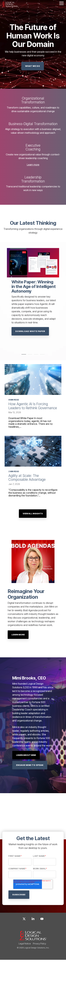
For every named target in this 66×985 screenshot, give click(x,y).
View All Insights (33, 513)
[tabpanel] (33, 297)
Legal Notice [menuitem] (25, 943)
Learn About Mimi (26, 755)
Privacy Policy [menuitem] (39, 943)
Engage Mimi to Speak (29, 765)
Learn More (18, 634)
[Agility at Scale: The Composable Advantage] (33, 451)
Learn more (33, 164)
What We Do (32, 66)
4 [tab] (41, 355)
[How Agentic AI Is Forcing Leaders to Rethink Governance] (33, 379)
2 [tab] (29, 355)
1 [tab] (23, 355)
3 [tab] (35, 355)
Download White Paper (28, 327)
